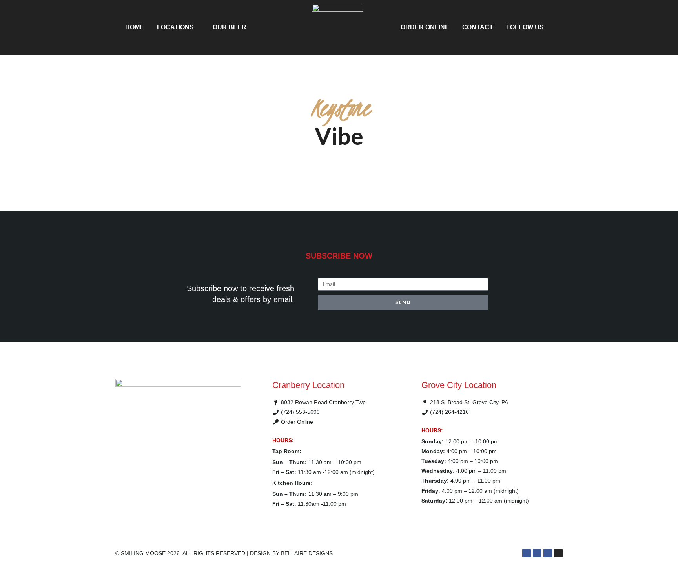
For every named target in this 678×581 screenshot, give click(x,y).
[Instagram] (558, 553)
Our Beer (229, 27)
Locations (175, 27)
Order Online (425, 27)
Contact (477, 27)
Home (134, 27)
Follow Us (525, 27)
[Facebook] (526, 553)
